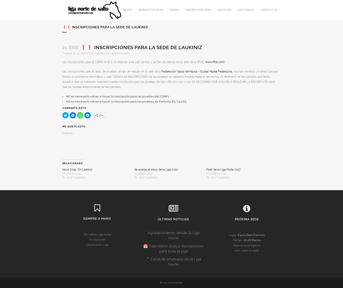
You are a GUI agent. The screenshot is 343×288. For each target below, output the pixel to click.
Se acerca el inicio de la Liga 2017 (156, 169)
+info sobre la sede (247, 250)
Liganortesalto (120, 53)
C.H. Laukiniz (97, 53)
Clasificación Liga (97, 244)
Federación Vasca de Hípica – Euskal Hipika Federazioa (197, 71)
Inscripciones (97, 239)
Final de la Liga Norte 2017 (223, 169)
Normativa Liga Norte (97, 234)
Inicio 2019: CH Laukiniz (77, 169)
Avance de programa (246, 245)
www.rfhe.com (214, 62)
